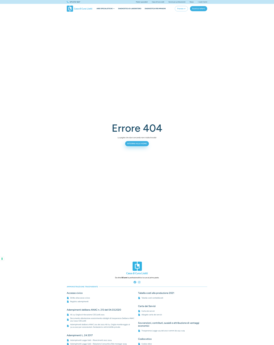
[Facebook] (135, 282)
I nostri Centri (202, 2)
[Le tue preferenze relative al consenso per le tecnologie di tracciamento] (2, 259)
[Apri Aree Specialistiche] (114, 8)
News (192, 2)
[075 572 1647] (68, 2)
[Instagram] (139, 282)
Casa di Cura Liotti (158, 2)
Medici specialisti (142, 2)
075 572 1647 (75, 2)
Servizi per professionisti (176, 2)
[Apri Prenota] (185, 9)
